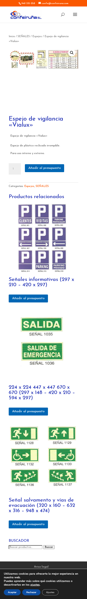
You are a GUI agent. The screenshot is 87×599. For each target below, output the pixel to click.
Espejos (37, 36)
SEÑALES (24, 36)
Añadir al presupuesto (44, 168)
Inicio (12, 36)
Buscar (49, 547)
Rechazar (31, 592)
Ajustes (50, 592)
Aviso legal (41, 566)
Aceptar (12, 592)
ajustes (35, 585)
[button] (71, 52)
